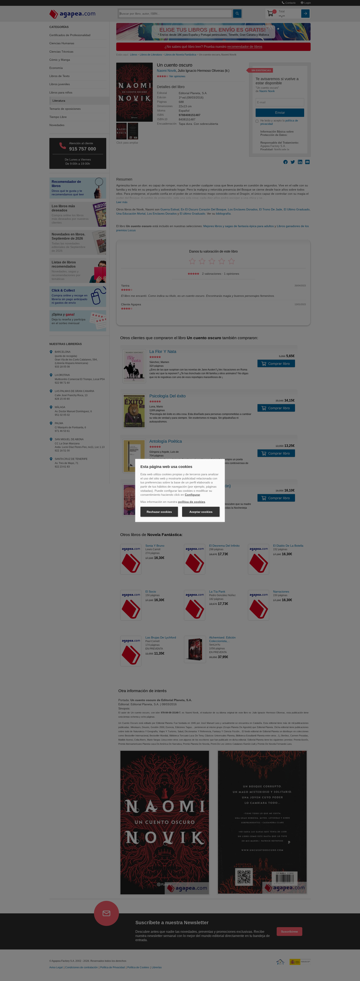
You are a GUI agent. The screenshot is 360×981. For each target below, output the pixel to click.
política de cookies (191, 501)
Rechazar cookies (159, 511)
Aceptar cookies (200, 511)
